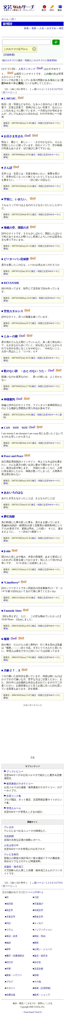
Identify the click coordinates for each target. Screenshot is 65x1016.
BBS (52, 10)
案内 (44, 10)
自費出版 (10, 994)
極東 (6, 639)
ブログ (9, 981)
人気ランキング (26, 69)
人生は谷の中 (11, 845)
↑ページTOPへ (34, 892)
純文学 (9, 910)
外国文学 (38, 910)
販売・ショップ (42, 994)
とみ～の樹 (11, 336)
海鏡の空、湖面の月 (16, 227)
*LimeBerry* (12, 582)
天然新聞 (9, 836)
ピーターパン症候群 (16, 259)
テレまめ (9, 827)
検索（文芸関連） (43, 988)
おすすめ (51, 28)
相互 (61, 28)
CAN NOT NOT (16, 427)
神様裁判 (9, 399)
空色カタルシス (13, 311)
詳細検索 (9, 54)
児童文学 (10, 916)
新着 (26, 28)
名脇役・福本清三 (13, 866)
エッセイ (38, 923)
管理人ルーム (13, 808)
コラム (9, 929)
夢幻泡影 (9, 516)
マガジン (10, 988)
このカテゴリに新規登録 (43, 60)
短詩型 (9, 903)
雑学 (8, 949)
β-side (7, 551)
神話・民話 (39, 936)
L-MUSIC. (10, 98)
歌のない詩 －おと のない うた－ (25, 371)
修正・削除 (23, 60)
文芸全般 (38, 968)
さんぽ (8, 167)
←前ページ (38, 89)
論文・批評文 (41, 955)
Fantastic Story (13, 610)
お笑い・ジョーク (43, 949)
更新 (34, 28)
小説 (36, 897)
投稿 (36, 975)
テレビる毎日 (11, 854)
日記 (8, 923)
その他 (37, 981)
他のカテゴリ (9, 60)
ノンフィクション (43, 929)
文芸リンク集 (13, 796)
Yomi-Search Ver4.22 (32, 1012)
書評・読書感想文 (15, 955)
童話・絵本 (12, 936)
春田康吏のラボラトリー (19, 783)
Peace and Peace (13, 456)
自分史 (37, 962)
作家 (8, 968)
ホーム (5, 19)
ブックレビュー (14, 771)
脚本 (36, 942)
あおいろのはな (13, 492)
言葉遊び (38, 903)
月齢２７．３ (12, 670)
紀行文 (9, 962)
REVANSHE (11, 283)
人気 (41, 28)
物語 (8, 942)
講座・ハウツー (14, 975)
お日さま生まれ (13, 136)
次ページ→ (9, 92)
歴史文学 (38, 916)
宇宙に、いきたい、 (16, 199)
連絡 (59, 10)
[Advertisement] (27, 729)
